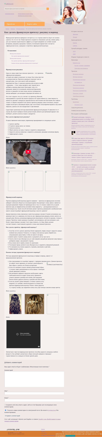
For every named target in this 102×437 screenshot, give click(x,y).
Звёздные (75, 34)
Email (6, 398)
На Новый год (78, 82)
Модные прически (77, 77)
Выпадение (76, 102)
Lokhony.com (16, 432)
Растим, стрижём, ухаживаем (82, 65)
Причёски (11, 24)
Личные (75, 37)
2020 (74, 54)
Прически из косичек (78, 88)
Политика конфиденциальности (48, 435)
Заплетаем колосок (9, 13)
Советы (75, 45)
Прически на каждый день (79, 90)
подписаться (52, 410)
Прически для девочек (79, 85)
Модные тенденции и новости (80, 57)
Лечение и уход (79, 104)
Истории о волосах (77, 31)
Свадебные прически (78, 96)
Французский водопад (15, 58)
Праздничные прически (79, 79)
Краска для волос (76, 40)
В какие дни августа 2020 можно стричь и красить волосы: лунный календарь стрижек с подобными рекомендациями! (84, 148)
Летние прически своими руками (25, 13)
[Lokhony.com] (8, 4)
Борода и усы (76, 63)
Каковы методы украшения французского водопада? (24, 63)
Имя (6, 391)
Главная (43, 429)
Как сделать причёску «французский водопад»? (23, 61)
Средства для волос (77, 107)
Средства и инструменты (81, 68)
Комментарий (8, 370)
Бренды (75, 43)
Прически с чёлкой (78, 93)
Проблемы (74, 99)
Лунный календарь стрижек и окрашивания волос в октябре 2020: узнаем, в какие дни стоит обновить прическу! (83, 127)
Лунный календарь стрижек (79, 48)
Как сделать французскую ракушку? (20, 56)
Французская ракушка (15, 53)
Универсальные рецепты (78, 110)
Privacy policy (71, 436)
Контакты (43, 431)
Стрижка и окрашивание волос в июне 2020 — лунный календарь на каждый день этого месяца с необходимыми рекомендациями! (83, 174)
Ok (66, 436)
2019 (74, 51)
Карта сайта (32, 24)
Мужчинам (74, 60)
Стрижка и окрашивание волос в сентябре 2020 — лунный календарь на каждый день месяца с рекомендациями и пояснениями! (86, 133)
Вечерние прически (78, 74)
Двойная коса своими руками (24, 15)
